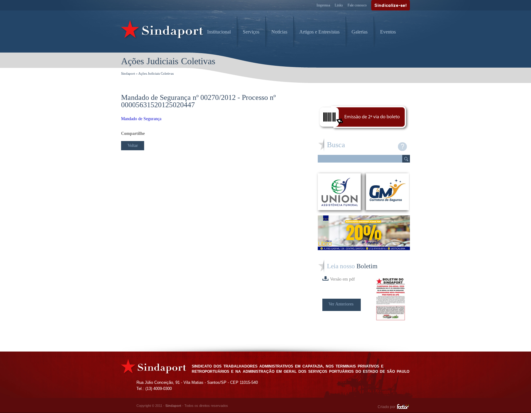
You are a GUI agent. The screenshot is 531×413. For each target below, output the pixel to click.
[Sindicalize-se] (390, 5)
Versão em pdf (342, 279)
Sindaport (128, 73)
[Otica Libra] (364, 248)
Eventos (388, 31)
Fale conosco (357, 5)
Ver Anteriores (340, 304)
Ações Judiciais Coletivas (156, 73)
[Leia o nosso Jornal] (391, 299)
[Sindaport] (162, 30)
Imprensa (323, 5)
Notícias (279, 31)
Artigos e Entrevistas (319, 31)
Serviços (251, 31)
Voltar (133, 145)
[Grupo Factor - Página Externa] (403, 407)
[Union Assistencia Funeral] (339, 191)
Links (339, 5)
